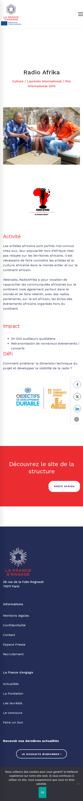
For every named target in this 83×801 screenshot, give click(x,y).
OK (43, 792)
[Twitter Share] (77, 396)
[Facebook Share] (77, 384)
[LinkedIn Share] (77, 408)
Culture (18, 81)
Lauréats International (44, 81)
